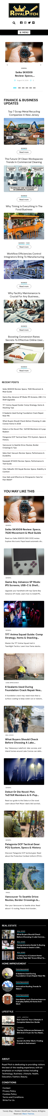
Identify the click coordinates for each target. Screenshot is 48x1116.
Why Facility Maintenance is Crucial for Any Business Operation (24, 295)
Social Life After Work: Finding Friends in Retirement (30, 1042)
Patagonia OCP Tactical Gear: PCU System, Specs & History (23, 846)
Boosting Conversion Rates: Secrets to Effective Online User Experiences (24, 338)
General (24, 68)
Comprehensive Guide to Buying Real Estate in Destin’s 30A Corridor (31, 946)
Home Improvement (12, 683)
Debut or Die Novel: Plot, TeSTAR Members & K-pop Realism (21, 793)
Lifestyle (25, 1017)
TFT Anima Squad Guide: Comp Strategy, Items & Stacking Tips (24, 636)
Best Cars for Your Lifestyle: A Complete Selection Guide (30, 1020)
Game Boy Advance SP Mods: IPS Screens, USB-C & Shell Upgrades (22, 583)
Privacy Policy (9, 1091)
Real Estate (10, 735)
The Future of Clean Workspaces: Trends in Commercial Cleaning (24, 160)
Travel (8, 892)
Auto (19, 1017)
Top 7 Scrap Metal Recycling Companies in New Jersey (24, 113)
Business (24, 148)
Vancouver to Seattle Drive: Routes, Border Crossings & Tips (22, 898)
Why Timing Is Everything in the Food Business (24, 208)
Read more (24, 152)
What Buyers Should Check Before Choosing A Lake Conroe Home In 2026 (21, 741)
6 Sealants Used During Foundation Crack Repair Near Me (23, 688)
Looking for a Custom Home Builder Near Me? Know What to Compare (30, 956)
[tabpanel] (24, 65)
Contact (6, 1088)
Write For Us (8, 1100)
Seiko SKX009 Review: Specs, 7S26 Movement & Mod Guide (24, 74)
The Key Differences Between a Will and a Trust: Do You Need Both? (30, 1031)
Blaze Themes (28, 1114)
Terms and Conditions (13, 1097)
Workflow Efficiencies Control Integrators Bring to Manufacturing (24, 255)
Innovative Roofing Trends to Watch (28, 987)
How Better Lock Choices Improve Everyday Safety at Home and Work (31, 1001)
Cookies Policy (10, 1094)
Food (28, 243)
